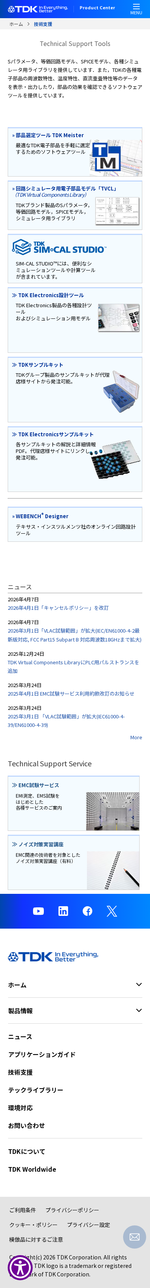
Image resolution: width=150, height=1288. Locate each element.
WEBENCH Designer (40, 516)
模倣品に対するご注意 (36, 1239)
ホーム (16, 23)
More (136, 737)
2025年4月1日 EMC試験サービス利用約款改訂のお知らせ (71, 693)
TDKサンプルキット (37, 364)
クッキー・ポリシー (33, 1224)
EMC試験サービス (35, 785)
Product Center (97, 8)
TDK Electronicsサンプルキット (53, 434)
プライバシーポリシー (72, 1210)
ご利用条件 (22, 1210)
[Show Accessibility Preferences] (20, 1267)
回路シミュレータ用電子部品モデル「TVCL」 (65, 192)
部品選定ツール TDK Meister (48, 135)
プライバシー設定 (88, 1224)
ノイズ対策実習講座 (37, 844)
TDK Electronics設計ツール (48, 295)
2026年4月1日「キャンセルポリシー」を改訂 (58, 607)
